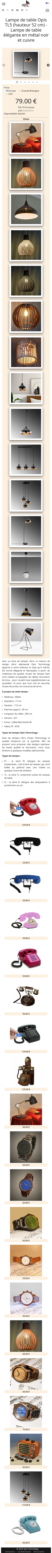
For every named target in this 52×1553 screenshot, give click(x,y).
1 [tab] (17, 82)
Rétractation (38, 1551)
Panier (47, 10)
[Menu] (8, 4)
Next (47, 64)
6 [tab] (37, 82)
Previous (3, 64)
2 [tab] (21, 82)
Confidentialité (24, 1551)
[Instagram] (27, 10)
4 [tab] (29, 82)
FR (47, 4)
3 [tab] (25, 82)
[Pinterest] (12, 10)
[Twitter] (8, 10)
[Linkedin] (22, 10)
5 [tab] (33, 82)
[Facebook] (3, 10)
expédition (28, 110)
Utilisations (10, 1551)
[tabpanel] (26, 64)
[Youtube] (17, 10)
